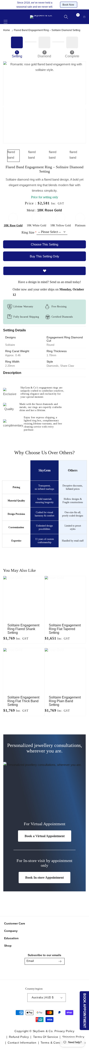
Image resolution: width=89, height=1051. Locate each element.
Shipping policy (73, 1036)
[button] (5, 19)
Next (84, 106)
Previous (5, 106)
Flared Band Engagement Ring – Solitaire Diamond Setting (47, 30)
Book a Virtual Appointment (45, 836)
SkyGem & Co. (43, 1031)
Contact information (22, 1042)
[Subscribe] (60, 961)
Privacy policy (64, 1031)
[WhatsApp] (54, 972)
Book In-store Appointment (44, 877)
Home (6, 30)
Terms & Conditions (55, 1042)
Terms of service (45, 1036)
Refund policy (19, 1036)
